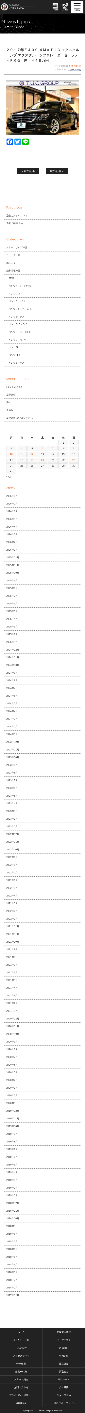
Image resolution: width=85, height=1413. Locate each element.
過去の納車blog (14, 223)
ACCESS (65, 9)
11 (21, 454)
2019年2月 (12, 1187)
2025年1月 (12, 642)
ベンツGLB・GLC (18, 324)
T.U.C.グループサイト (63, 1403)
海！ (8, 402)
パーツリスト (64, 1340)
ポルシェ (11, 263)
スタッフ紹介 (21, 1379)
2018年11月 (12, 1210)
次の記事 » (56, 171)
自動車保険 (21, 1371)
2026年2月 (12, 542)
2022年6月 (12, 880)
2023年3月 (12, 811)
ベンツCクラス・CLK (20, 309)
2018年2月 (12, 1280)
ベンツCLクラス (17, 301)
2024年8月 (12, 680)
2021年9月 (12, 949)
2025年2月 (12, 634)
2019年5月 (12, 1164)
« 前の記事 (28, 171)
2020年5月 (12, 1072)
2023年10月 (12, 757)
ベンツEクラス (17, 316)
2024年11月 (12, 657)
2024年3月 (12, 719)
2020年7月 (12, 1057)
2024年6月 (12, 695)
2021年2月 (12, 1003)
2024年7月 (12, 688)
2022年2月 (12, 911)
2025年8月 (12, 588)
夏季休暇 (11, 394)
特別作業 (21, 1363)
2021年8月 (12, 957)
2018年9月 (12, 1226)
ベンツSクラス (17, 362)
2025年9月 (12, 580)
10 (11, 454)
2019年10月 (12, 1126)
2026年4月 (12, 526)
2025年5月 (12, 611)
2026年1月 (12, 549)
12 (32, 454)
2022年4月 (12, 895)
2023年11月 (12, 749)
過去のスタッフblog (17, 215)
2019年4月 (12, 1172)
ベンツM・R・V (17, 339)
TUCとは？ (21, 1348)
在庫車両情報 (64, 1332)
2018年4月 (12, 1264)
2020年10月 (12, 1034)
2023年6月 (12, 788)
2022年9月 (12, 857)
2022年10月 (12, 849)
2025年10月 (12, 573)
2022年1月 (12, 918)
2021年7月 (12, 964)
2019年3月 (12, 1180)
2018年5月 (12, 1257)
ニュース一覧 (74, 69)
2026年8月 (12, 496)
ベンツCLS (15, 293)
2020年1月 (12, 1103)
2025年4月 (12, 619)
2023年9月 (12, 765)
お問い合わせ (21, 1387)
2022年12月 (12, 834)
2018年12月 (12, 1203)
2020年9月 (12, 1041)
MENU (77, 7)
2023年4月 (12, 803)
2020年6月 (12, 1064)
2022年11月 (12, 842)
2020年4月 (12, 1080)
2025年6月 (12, 603)
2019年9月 (12, 1134)
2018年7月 (12, 1241)
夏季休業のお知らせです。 (20, 417)
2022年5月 (12, 888)
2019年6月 (12, 1157)
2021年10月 (12, 941)
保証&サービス (21, 1340)
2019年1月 (12, 1195)
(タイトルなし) (14, 387)
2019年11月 (12, 1118)
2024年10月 (12, 665)
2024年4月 (12, 711)
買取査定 (64, 1371)
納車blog (21, 1403)
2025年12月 (12, 557)
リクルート (64, 1379)
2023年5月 (12, 795)
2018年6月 (12, 1249)
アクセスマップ (21, 1355)
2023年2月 (12, 818)
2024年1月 (12, 734)
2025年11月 (12, 565)
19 (32, 460)
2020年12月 (12, 1018)
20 (42, 460)
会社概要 (64, 1387)
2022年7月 (12, 872)
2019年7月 (12, 1149)
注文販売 (64, 1363)
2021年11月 (12, 934)
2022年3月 (12, 903)
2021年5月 (12, 980)
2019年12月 (12, 1111)
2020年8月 (12, 1049)
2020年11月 (12, 1026)
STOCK (55, 9)
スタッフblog (64, 1395)
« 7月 (9, 476)
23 (73, 460)
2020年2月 (12, 1095)
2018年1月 (12, 1287)
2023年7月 (12, 780)
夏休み (9, 410)
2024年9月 (12, 672)
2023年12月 (12, 742)
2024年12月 (12, 649)
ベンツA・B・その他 (20, 286)
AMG (11, 278)
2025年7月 (12, 596)
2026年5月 (12, 519)
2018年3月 (12, 1272)
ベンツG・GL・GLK (19, 332)
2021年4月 (12, 988)
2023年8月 (12, 772)
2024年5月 (12, 703)
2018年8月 (12, 1233)
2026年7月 (12, 503)
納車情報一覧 (13, 270)
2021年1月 (12, 1011)
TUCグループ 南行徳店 (21, 7)
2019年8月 (12, 1141)
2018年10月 (12, 1218)
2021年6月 (12, 972)
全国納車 (64, 1355)
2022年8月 (12, 865)
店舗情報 (64, 1348)
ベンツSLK (14, 355)
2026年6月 (12, 511)
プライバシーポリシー (21, 1395)
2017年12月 (12, 1295)
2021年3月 (12, 995)
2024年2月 (12, 726)
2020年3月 (12, 1087)
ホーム (21, 1332)
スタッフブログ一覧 (17, 247)
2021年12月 (12, 926)
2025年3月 (12, 626)
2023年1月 (12, 826)
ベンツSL (14, 347)
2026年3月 (12, 534)
